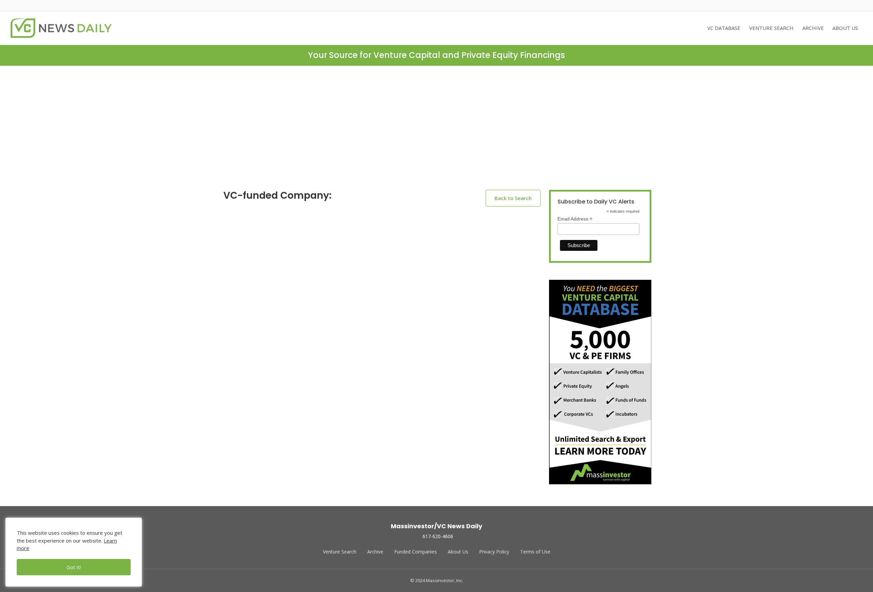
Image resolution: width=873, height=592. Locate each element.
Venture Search (339, 551)
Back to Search (513, 198)
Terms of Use (535, 551)
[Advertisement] (436, 133)
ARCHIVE (813, 28)
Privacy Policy (494, 551)
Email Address (575, 219)
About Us (458, 551)
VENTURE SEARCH (771, 28)
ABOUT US (845, 28)
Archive (375, 551)
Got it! (73, 567)
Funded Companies (415, 551)
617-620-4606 (438, 536)
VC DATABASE (723, 28)
